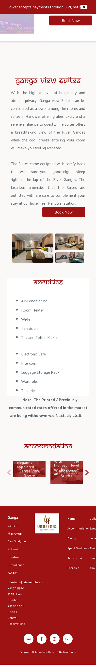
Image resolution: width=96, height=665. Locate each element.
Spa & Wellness (78, 548)
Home (71, 518)
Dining (71, 538)
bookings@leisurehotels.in (25, 582)
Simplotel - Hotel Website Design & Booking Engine (48, 651)
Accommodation (78, 528)
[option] (29, 469)
